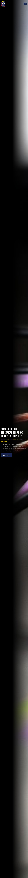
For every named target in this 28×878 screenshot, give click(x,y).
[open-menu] (25, 4)
